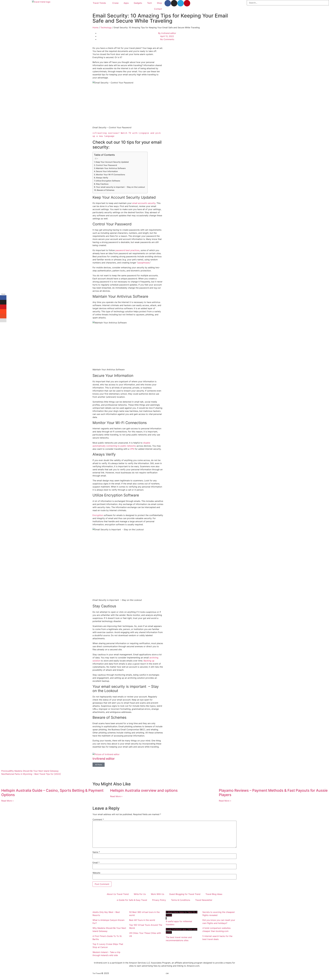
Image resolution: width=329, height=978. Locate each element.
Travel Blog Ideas (213, 894)
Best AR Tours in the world (142, 920)
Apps (126, 3)
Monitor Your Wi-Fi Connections (110, 174)
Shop (159, 3)
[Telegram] (180, 3)
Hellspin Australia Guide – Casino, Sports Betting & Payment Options (52, 792)
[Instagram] (174, 3)
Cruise (115, 3)
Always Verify (102, 178)
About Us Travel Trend (118, 894)
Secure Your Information (107, 171)
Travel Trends (99, 3)
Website (96, 873)
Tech (149, 3)
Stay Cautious (102, 184)
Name (96, 852)
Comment (98, 819)
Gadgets (138, 3)
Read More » (7, 800)
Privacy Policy (159, 900)
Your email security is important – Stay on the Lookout (120, 187)
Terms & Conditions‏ (180, 900)
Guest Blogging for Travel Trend (184, 894)
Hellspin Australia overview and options (144, 790)
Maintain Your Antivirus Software (111, 168)
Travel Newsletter (203, 900)
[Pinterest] (187, 3)
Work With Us (157, 894)
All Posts (98, 765)
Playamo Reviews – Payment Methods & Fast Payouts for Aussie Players (273, 792)
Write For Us (140, 894)
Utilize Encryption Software (108, 181)
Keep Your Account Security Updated (112, 162)
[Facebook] (167, 3)
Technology (106, 27)
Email (96, 862)
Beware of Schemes (105, 190)
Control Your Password (106, 165)
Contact (158, 9)
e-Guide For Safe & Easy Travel (132, 900)
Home (95, 27)
